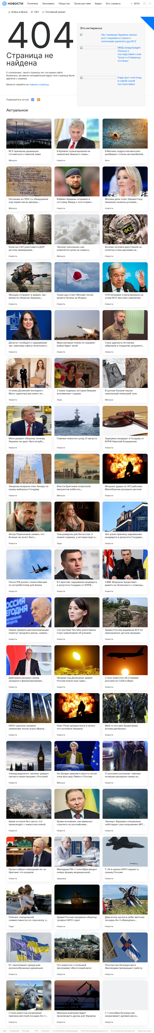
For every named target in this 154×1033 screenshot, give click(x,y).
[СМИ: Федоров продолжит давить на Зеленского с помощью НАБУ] (125, 571)
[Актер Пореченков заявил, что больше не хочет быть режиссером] (28, 524)
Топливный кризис (55, 12)
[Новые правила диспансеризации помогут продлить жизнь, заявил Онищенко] (28, 619)
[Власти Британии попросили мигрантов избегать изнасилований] (77, 476)
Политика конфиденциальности (94, 1031)
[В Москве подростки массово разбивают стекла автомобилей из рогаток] (125, 141)
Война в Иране (19, 12)
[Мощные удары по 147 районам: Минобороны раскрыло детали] (125, 476)
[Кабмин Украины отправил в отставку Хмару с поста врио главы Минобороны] (77, 189)
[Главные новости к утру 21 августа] (77, 428)
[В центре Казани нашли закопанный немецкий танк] (125, 380)
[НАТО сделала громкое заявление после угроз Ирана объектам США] (28, 715)
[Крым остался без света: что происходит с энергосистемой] (28, 811)
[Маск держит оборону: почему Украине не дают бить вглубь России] (28, 428)
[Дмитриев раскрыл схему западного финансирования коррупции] (28, 667)
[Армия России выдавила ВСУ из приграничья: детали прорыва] (125, 619)
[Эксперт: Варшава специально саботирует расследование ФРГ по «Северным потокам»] (125, 811)
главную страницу (39, 84)
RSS (36, 1031)
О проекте (45, 1031)
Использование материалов (123, 1031)
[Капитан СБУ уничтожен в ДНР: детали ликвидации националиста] (28, 236)
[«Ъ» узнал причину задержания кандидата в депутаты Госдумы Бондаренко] (125, 524)
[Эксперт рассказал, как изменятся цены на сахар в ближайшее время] (77, 236)
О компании (14, 1031)
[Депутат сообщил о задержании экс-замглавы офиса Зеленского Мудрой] (28, 332)
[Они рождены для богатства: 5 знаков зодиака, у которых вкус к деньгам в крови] (77, 524)
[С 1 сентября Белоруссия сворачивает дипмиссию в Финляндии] (125, 1002)
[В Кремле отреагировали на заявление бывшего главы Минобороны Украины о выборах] (77, 141)
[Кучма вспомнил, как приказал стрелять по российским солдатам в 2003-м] (77, 811)
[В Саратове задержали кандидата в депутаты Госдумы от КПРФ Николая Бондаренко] (77, 571)
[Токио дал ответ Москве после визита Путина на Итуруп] (77, 284)
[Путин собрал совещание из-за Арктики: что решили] (28, 859)
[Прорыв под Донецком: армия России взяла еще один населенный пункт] (77, 667)
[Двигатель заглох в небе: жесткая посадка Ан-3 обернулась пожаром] (125, 907)
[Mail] (4, 3)
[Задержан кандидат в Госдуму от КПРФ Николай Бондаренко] (125, 428)
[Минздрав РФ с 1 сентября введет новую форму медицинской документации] (77, 859)
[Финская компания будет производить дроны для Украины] (77, 1002)
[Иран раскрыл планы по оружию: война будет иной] (77, 332)
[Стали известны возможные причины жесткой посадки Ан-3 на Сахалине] (28, 1002)
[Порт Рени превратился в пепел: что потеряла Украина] (77, 715)
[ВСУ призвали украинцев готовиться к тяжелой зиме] (28, 141)
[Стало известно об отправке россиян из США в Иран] (125, 667)
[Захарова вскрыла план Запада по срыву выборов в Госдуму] (28, 476)
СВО (36, 12)
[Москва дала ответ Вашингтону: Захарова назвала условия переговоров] (125, 189)
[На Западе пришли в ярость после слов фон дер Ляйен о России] (77, 763)
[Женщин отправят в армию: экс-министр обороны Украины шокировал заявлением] (28, 284)
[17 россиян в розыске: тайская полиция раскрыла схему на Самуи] (125, 763)
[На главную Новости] (15, 3)
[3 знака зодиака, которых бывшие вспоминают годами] (77, 380)
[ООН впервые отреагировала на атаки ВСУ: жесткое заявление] (125, 284)
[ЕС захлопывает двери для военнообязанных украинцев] (28, 954)
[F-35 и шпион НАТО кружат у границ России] (125, 859)
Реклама (25, 1031)
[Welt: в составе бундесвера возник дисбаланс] (125, 715)
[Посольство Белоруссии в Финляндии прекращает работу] (125, 954)
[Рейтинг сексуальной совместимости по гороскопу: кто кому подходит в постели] (28, 907)
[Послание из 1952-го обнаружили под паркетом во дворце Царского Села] (28, 189)
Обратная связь (144, 1031)
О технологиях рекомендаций (65, 1031)
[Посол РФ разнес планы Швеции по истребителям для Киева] (28, 571)
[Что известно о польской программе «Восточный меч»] (77, 954)
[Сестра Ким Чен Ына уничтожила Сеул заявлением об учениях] (77, 619)
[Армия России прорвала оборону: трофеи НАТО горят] (77, 907)
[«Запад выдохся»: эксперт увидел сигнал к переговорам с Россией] (28, 763)
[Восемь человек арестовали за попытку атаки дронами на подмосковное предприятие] (125, 236)
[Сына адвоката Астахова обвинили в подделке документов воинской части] (125, 332)
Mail (4, 1031)
